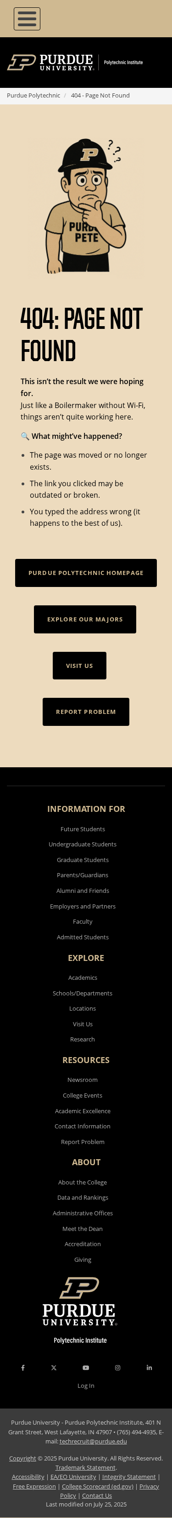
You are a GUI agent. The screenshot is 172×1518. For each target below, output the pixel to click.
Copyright (22, 1458)
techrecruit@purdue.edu (93, 1441)
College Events (82, 1095)
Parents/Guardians (82, 875)
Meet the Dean (82, 1229)
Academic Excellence (83, 1111)
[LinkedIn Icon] (149, 1367)
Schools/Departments (82, 993)
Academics (82, 977)
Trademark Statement (85, 1467)
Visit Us (83, 1024)
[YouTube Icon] (86, 1367)
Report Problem (83, 1142)
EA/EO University (73, 1476)
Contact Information (83, 1126)
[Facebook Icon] (23, 1367)
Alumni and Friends (82, 890)
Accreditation (83, 1244)
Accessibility (28, 1476)
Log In (86, 1385)
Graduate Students (83, 860)
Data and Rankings (82, 1197)
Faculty (83, 921)
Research (82, 1039)
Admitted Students (83, 937)
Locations (82, 1008)
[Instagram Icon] (117, 1367)
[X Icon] (54, 1367)
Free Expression (34, 1486)
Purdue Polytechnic (33, 95)
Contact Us (97, 1495)
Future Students (83, 829)
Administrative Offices (83, 1213)
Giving (82, 1259)
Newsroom (82, 1079)
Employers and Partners (83, 906)
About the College (82, 1182)
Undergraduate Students (83, 844)
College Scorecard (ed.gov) (97, 1486)
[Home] (88, 62)
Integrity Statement (129, 1476)
